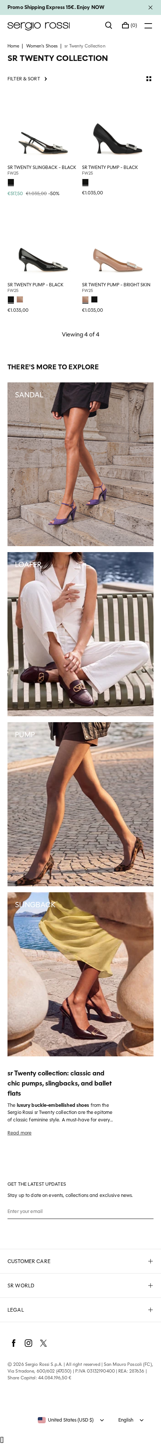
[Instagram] (28, 1343)
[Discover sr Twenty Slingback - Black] (43, 126)
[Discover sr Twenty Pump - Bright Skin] (118, 244)
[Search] (109, 25)
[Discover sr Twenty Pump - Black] (118, 126)
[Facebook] (13, 1343)
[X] (43, 1343)
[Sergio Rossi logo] (52, 25)
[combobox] (66, 1420)
